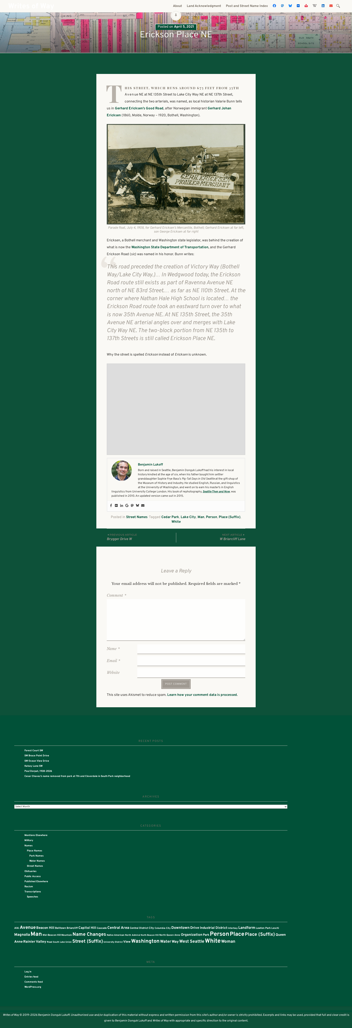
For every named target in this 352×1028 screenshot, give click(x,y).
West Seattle (191, 941)
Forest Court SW (33, 750)
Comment (116, 595)
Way (175, 941)
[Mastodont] (132, 506)
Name (113, 649)
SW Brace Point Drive (36, 755)
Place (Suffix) (229, 517)
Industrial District (213, 928)
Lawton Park (263, 928)
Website (113, 672)
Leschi (275, 928)
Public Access (32, 876)
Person (211, 517)
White (176, 522)
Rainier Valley (34, 942)
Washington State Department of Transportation (169, 247)
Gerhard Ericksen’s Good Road (139, 108)
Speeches (32, 896)
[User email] (142, 506)
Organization (191, 935)
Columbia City (163, 928)
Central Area (118, 928)
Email (113, 661)
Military (28, 840)
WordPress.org (32, 987)
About (177, 6)
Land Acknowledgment (204, 6)
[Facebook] (111, 506)
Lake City (188, 517)
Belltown (60, 928)
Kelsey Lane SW (33, 766)
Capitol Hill (87, 928)
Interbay (233, 928)
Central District (139, 928)
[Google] (127, 506)
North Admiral (132, 935)
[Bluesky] (137, 506)
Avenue (28, 928)
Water (165, 941)
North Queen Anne (169, 935)
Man (201, 517)
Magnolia (22, 934)
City (151, 928)
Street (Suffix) (87, 942)
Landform (246, 928)
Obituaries (30, 871)
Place (237, 934)
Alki (16, 928)
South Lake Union (62, 942)
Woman (228, 941)
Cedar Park (170, 517)
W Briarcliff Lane (232, 537)
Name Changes (89, 934)
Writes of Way (31, 6)
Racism (28, 886)
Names (28, 845)
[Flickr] (116, 506)
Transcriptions (32, 891)
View (127, 942)
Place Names (34, 850)
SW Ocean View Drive (36, 761)
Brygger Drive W (122, 537)
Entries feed (31, 977)
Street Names (136, 517)
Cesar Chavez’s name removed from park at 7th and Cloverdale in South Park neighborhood (77, 776)
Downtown (180, 928)
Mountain (66, 935)
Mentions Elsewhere (35, 835)
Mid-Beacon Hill (52, 935)
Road (49, 942)
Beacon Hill (45, 928)
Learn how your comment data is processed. (202, 695)
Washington (145, 941)
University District (113, 942)
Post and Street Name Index (247, 6)
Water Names (37, 861)
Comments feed (33, 982)
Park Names (36, 856)
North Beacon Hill (150, 935)
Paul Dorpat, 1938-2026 (38, 771)
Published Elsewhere (36, 881)
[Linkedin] (121, 506)
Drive (194, 928)
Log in (27, 971)
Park (206, 935)
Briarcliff (72, 928)
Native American (115, 935)
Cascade (102, 928)
